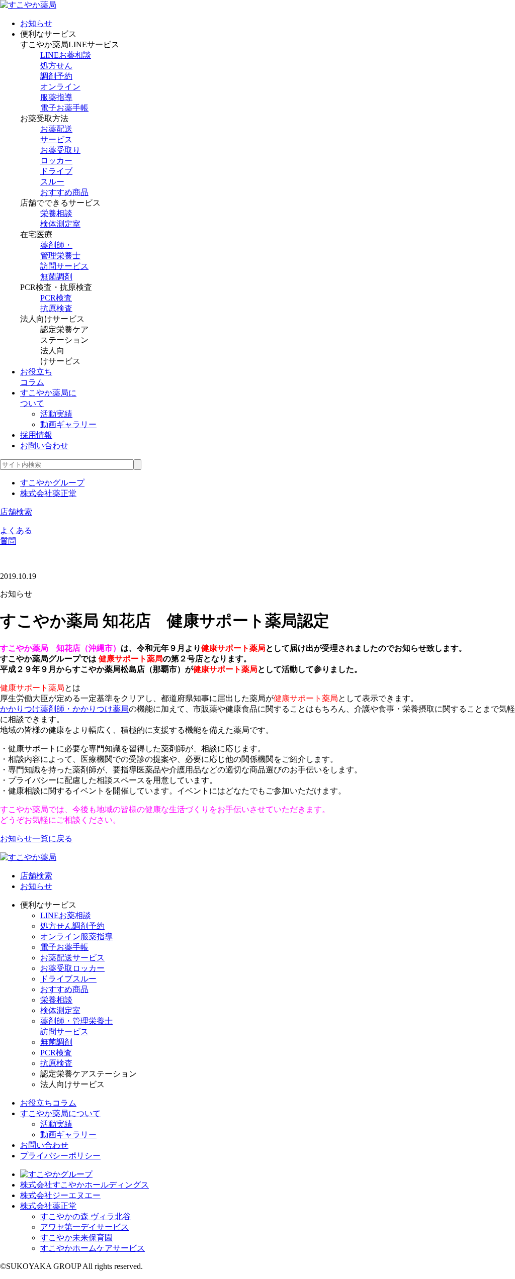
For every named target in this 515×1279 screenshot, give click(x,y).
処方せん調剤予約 (72, 926)
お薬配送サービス (72, 957)
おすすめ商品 (64, 192)
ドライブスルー (68, 978)
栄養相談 (56, 213)
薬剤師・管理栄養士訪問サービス (64, 255)
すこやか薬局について (60, 1113)
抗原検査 (56, 308)
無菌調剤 (56, 276)
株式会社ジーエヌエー (60, 1195)
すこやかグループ (52, 482)
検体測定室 (60, 224)
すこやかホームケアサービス (92, 1248)
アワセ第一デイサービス (84, 1227)
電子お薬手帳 (64, 108)
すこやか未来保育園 (76, 1237)
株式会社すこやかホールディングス (84, 1184)
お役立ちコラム (48, 1103)
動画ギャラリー (68, 424)
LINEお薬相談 (65, 55)
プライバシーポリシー (60, 1155)
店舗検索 (16, 512)
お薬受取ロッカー (72, 968)
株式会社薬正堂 (48, 493)
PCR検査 (56, 297)
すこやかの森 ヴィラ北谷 (85, 1216)
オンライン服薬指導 (76, 936)
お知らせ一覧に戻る (36, 838)
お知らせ (36, 23)
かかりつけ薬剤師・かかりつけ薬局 (64, 709)
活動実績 (56, 414)
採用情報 (36, 435)
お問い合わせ (44, 445)
